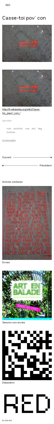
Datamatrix (8, 382)
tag (40, 128)
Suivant (6, 157)
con (9, 128)
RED (8, 5)
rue (27, 128)
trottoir (11, 132)
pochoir (18, 128)
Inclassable (9, 140)
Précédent (46, 165)
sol (33, 128)
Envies (6, 262)
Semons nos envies (13, 322)
